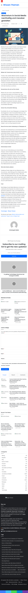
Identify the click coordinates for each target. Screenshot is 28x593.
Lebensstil (4, 477)
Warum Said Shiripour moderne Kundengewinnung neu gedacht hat (20, 319)
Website (2, 358)
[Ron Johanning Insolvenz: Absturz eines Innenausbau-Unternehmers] (5, 393)
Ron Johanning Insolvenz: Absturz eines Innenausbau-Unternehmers (18, 392)
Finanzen (4, 463)
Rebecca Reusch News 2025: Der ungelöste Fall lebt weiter (12, 565)
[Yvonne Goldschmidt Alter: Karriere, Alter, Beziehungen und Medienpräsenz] (5, 380)
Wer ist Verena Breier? (22, 569)
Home (3, 10)
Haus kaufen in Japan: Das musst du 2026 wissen (6, 310)
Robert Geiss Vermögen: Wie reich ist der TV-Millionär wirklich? (13, 567)
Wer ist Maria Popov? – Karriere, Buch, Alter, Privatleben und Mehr (20, 425)
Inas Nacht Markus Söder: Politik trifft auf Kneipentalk (11, 549)
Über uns (20, 582)
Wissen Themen (24, 580)
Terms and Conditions (5, 584)
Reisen (3, 483)
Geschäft (7, 10)
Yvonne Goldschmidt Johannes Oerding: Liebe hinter (11, 574)
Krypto (3, 475)
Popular (4, 375)
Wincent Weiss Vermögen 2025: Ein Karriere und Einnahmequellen (13, 572)
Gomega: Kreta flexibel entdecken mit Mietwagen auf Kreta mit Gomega (20, 311)
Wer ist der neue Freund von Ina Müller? (9, 569)
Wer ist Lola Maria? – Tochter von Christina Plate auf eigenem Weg (17, 398)
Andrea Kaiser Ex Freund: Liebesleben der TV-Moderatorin (12, 538)
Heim (3, 469)
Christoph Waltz (6, 23)
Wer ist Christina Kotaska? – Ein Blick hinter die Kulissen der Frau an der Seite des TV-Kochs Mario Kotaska (7, 426)
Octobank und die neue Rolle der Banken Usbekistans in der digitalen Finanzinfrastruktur (18, 387)
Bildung (3, 455)
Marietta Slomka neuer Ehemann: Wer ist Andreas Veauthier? (13, 556)
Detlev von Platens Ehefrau (7, 543)
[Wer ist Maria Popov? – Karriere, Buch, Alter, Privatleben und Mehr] (21, 419)
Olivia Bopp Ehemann (5, 560)
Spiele (3, 486)
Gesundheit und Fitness (7, 467)
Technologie (4, 490)
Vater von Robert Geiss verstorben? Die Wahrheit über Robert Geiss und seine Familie (6, 443)
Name (2, 348)
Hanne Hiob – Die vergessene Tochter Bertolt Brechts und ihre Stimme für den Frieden (20, 443)
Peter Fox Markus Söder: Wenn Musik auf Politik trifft (11, 563)
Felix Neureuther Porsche (6, 547)
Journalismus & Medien (6, 473)
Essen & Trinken (5, 461)
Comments (22, 375)
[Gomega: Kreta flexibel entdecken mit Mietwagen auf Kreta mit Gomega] (21, 304)
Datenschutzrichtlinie (13, 582)
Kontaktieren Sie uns (22, 584)
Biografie (4, 457)
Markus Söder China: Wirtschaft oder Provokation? (11, 558)
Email (2, 353)
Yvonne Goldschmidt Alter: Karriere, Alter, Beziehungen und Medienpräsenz (18, 380)
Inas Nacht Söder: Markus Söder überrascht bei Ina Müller (12, 551)
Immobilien (4, 471)
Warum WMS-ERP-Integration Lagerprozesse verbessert (5, 319)
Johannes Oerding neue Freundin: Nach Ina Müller (11, 554)
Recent (13, 375)
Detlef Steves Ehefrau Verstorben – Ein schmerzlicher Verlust (13, 540)
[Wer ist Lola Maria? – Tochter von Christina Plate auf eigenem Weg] (5, 399)
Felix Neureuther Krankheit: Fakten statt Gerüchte (11, 545)
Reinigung (4, 481)
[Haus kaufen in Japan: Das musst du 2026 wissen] (7, 304)
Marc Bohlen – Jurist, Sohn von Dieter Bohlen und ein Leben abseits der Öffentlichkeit (18, 405)
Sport (3, 488)
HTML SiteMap (14, 584)
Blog (3, 459)
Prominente (4, 479)
